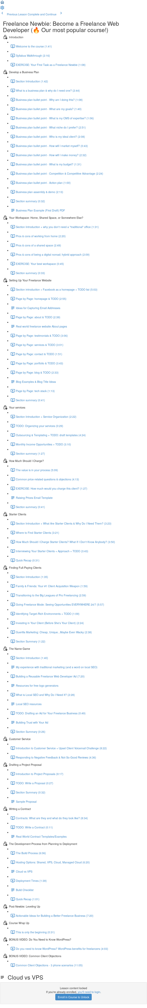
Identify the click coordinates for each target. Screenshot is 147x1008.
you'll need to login (89, 992)
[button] (2, 3)
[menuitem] (2, 9)
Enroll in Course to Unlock (73, 997)
